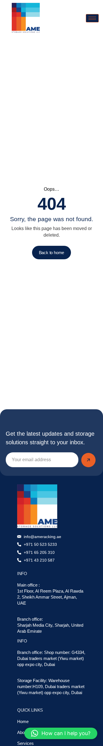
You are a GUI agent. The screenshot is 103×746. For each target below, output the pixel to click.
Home (23, 721)
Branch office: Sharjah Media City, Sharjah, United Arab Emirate (50, 625)
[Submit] (88, 460)
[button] (60, 733)
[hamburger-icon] (92, 18)
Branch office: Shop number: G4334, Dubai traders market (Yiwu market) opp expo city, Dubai (51, 658)
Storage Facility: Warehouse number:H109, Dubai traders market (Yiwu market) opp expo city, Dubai (50, 686)
